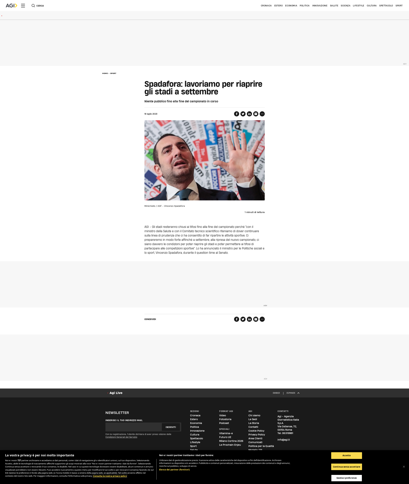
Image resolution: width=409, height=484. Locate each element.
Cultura (372, 6)
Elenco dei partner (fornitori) (174, 469)
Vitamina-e (226, 433)
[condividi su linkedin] (249, 113)
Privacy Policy (256, 434)
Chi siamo (254, 415)
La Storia (253, 423)
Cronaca (266, 6)
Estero (278, 6)
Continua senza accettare (346, 466)
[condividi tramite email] (255, 113)
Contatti (253, 426)
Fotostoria (225, 419)
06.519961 (287, 433)
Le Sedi (252, 419)
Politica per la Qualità (261, 446)
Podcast (224, 423)
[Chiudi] (403, 466)
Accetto (347, 455)
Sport (399, 6)
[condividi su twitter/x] (243, 113)
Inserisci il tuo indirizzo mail (124, 420)
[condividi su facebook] (236, 113)
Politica (305, 6)
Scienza (345, 6)
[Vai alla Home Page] (11, 5)
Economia (291, 6)
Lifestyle (358, 6)
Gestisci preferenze (346, 477)
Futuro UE (225, 437)
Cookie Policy (256, 430)
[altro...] (262, 113)
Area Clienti (255, 438)
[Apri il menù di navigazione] (23, 5)
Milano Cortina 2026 (231, 440)
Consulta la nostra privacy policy (110, 476)
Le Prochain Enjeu (230, 444)
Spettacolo (386, 6)
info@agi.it (284, 439)
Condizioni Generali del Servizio (121, 437)
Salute (334, 6)
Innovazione (320, 6)
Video (222, 415)
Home (105, 73)
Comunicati (255, 442)
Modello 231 (255, 449)
